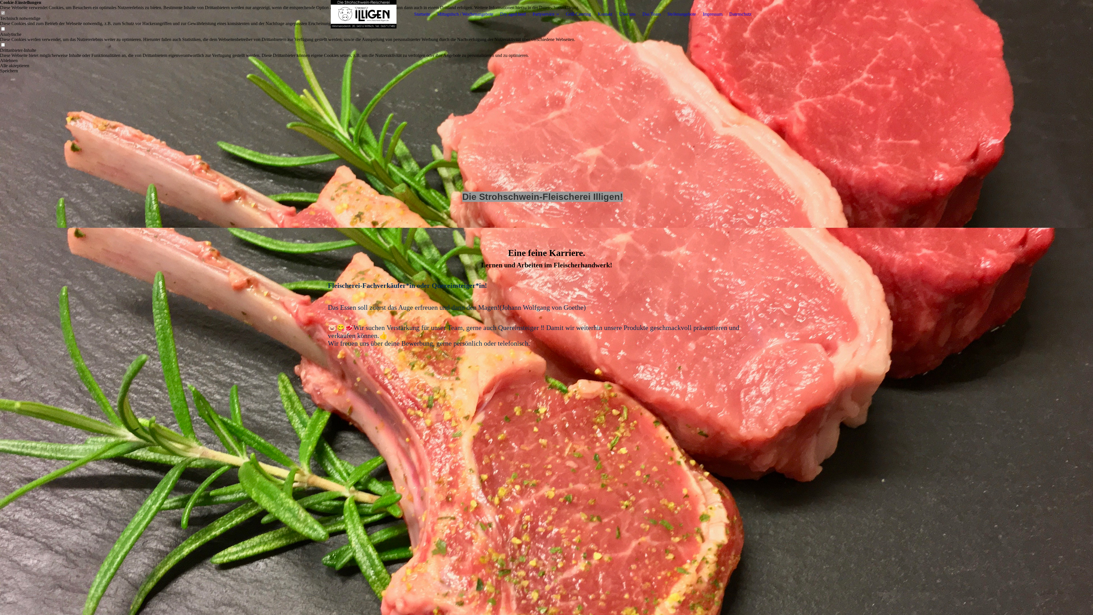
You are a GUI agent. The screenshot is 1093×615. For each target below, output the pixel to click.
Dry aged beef (513, 14)
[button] (290, 60)
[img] (363, 14)
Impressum (712, 14)
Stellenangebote (681, 14)
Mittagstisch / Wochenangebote (465, 14)
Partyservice (543, 14)
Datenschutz (740, 14)
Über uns (627, 14)
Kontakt (605, 14)
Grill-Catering (578, 14)
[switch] (3, 29)
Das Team (651, 14)
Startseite (422, 14)
